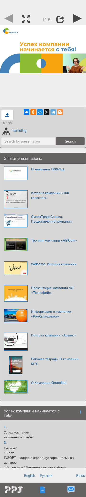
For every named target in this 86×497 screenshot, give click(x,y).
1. (5, 426)
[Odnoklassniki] (33, 112)
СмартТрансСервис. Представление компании (51, 219)
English (29, 475)
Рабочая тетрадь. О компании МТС (54, 361)
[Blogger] (60, 112)
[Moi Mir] (40, 112)
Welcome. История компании (53, 263)
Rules (80, 475)
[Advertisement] (43, 6)
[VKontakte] (26, 112)
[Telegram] (53, 112)
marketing (19, 130)
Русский (46, 475)
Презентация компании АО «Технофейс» (52, 290)
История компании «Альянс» (53, 335)
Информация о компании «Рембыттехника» (51, 313)
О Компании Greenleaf (48, 382)
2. (5, 442)
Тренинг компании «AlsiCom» (54, 240)
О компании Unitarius (47, 169)
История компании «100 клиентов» (50, 195)
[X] (46, 112)
